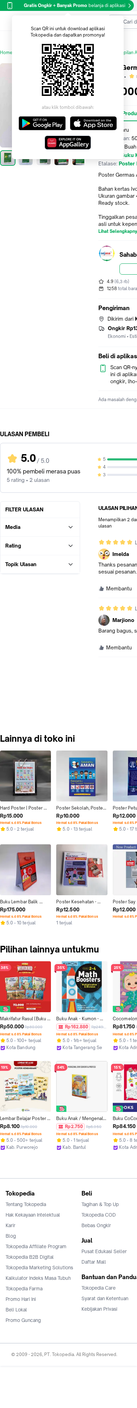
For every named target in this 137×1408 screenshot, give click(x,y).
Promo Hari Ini (21, 1299)
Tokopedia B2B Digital (30, 1257)
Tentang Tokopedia (26, 1204)
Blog (11, 1236)
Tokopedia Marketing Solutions (39, 1267)
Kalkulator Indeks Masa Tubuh (38, 1278)
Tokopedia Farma (24, 1288)
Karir (10, 1225)
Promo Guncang (23, 1320)
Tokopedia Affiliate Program (36, 1246)
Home (6, 52)
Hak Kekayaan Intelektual (33, 1215)
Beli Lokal (16, 1309)
